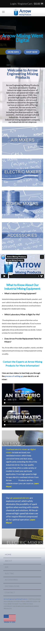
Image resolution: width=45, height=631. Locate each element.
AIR (6, 567)
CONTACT (10, 592)
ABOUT (8, 561)
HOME (8, 554)
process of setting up (14, 376)
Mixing (15, 480)
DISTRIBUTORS (12, 586)
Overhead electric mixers (17, 449)
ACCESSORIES (11, 579)
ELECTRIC (9, 573)
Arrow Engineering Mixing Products (16, 599)
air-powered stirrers (19, 498)
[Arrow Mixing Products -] (22, 12)
